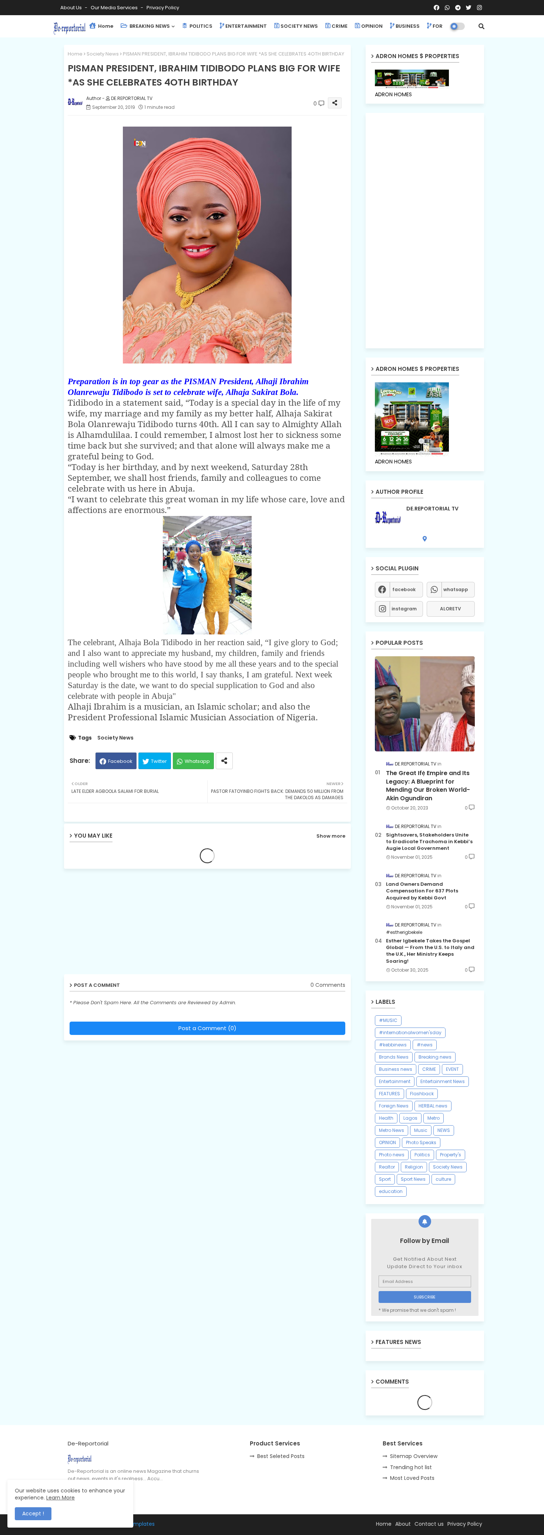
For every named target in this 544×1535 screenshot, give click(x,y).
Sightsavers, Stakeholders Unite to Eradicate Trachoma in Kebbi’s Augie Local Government (429, 842)
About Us (71, 7)
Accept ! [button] (33, 1513)
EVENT (452, 1069)
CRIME (339, 26)
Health (386, 1118)
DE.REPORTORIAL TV (432, 508)
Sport (385, 1179)
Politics (422, 1155)
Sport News (413, 1179)
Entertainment (394, 1081)
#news (425, 1045)
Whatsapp (197, 761)
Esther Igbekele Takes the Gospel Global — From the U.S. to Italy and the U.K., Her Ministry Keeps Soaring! (430, 951)
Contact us (429, 1524)
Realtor (387, 1167)
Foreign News (394, 1106)
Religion (414, 1167)
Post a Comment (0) (207, 1028)
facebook (404, 589)
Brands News (394, 1057)
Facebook (120, 761)
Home (105, 26)
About (403, 1524)
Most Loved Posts (412, 1478)
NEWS (443, 1130)
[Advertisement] (121, 924)
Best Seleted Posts (281, 1456)
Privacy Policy (163, 7)
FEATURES (389, 1093)
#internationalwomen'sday (410, 1032)
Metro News (391, 1130)
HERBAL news (433, 1106)
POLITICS (200, 26)
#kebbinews (393, 1045)
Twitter (159, 761)
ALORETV (450, 609)
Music (420, 1130)
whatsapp (455, 589)
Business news (395, 1069)
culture (443, 1179)
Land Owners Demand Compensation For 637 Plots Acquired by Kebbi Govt (422, 891)
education (391, 1191)
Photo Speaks (421, 1142)
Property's (450, 1155)
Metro (433, 1118)
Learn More (60, 1497)
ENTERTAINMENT (246, 26)
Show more (330, 835)
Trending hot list (411, 1467)
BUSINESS (408, 26)
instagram (404, 609)
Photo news (391, 1155)
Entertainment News (442, 1081)
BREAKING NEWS (149, 26)
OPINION (372, 26)
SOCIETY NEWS (299, 26)
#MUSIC (388, 1020)
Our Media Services (115, 7)
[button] (481, 26)
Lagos (410, 1118)
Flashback (422, 1093)
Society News (103, 53)
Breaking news (435, 1057)
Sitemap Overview (413, 1456)
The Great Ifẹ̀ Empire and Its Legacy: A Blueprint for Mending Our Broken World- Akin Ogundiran (428, 785)
